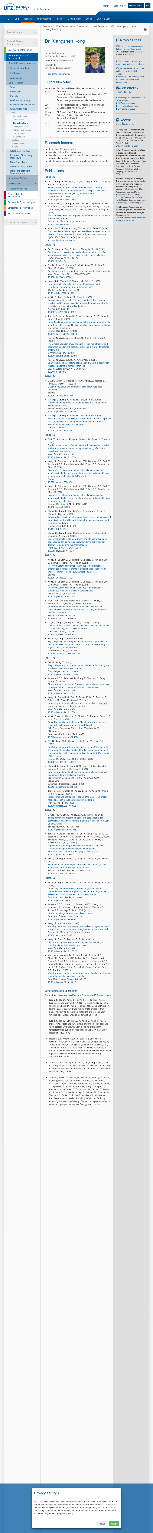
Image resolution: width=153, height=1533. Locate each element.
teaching (15, 140)
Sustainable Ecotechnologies (21, 202)
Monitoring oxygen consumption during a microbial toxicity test (130, 47)
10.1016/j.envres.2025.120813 (62, 333)
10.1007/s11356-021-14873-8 (62, 761)
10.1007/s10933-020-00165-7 (62, 634)
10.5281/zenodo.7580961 (60, 482)
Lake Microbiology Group (128, 106)
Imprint (105, 5)
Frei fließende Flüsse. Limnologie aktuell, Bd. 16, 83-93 (131, 219)
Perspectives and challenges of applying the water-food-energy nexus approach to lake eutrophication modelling (77, 798)
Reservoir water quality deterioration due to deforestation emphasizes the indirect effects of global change (75, 589)
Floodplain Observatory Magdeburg (21, 156)
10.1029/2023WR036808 (60, 277)
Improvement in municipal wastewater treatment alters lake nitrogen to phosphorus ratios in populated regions (76, 847)
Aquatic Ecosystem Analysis (22, 63)
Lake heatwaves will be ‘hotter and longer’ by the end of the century (130, 71)
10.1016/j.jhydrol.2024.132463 (62, 355)
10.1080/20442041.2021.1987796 (64, 653)
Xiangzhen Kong (20, 123)
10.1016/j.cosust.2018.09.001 (62, 919)
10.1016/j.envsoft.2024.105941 (62, 411)
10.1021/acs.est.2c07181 (60, 506)
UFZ (17, 18)
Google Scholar (81, 995)
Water (120, 174)
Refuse (102, 1523)
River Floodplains (18, 162)
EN (147, 5)
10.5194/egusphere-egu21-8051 (63, 786)
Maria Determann (20, 126)
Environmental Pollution (128, 145)
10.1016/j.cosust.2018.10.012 (62, 981)
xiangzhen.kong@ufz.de (59, 73)
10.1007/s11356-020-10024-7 (62, 873)
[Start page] (9, 18)
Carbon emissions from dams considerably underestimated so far (130, 62)
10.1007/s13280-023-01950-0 (62, 311)
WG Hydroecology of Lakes (23, 104)
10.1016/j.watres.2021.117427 (62, 693)
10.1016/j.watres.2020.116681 (62, 712)
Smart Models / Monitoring (20, 207)
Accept (114, 1523)
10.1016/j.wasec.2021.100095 (62, 805)
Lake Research (16, 82)
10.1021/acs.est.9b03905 (60, 935)
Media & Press (74, 18)
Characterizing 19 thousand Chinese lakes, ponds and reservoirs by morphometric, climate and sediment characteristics (78, 686)
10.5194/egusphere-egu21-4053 (63, 736)
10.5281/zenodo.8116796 (60, 430)
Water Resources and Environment (18, 56)
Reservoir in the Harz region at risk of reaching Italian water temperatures (130, 79)
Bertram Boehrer (20, 116)
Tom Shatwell (19, 119)
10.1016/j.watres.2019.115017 (62, 951)
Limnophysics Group (126, 108)
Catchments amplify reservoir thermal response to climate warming (79, 271)
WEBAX (15, 147)
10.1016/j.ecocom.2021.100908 (63, 674)
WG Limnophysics (18, 108)
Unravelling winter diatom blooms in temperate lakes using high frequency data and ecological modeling (78, 705)
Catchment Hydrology (19, 67)
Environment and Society (20, 213)
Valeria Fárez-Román (22, 130)
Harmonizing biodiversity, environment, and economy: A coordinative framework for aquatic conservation (74, 285)
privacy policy (66, 1513)
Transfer (59, 18)
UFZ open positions (126, 103)
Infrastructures (44, 18)
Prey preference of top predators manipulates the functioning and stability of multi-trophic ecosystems (79, 667)
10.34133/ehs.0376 (57, 371)
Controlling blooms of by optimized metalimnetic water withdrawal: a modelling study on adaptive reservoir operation (77, 609)
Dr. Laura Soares (20, 136)
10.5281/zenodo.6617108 (60, 577)
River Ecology (15, 72)
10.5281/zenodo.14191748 (60, 395)
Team (13, 87)
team (14, 112)
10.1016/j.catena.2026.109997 (62, 199)
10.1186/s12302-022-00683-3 (62, 618)
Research (28, 18)
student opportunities (20, 143)
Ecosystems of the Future (20, 49)
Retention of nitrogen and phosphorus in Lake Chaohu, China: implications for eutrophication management (77, 866)
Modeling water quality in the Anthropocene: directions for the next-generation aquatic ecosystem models (79, 974)
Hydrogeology (15, 77)
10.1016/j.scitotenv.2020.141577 (63, 829)
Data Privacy (120, 5)
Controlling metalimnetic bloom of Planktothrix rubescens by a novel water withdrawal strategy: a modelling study (77, 724)
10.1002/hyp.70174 (57, 261)
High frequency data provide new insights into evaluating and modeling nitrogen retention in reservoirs (76, 944)
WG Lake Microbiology (21, 100)
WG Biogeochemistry (20, 151)
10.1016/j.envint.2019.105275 (62, 900)
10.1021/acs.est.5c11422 (60, 224)
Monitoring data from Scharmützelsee (20, 172)
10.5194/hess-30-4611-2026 (61, 240)
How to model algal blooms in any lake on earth (70, 913)
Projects (14, 95)
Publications (16, 91)
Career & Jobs (103, 18)
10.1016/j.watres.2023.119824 (62, 457)
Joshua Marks (19, 133)
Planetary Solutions (18, 188)
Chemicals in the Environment (16, 195)
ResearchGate (103, 995)
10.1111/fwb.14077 (57, 528)
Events (89, 18)
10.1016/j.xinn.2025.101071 (61, 292)
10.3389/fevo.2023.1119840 (61, 550)
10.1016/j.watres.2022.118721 (62, 596)
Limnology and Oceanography (130, 202)
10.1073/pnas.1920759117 (60, 854)
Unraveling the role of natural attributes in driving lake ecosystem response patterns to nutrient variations (78, 364)
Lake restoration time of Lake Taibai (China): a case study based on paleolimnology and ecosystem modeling (78, 627)
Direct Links (135, 5)
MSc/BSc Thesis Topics (21, 166)
